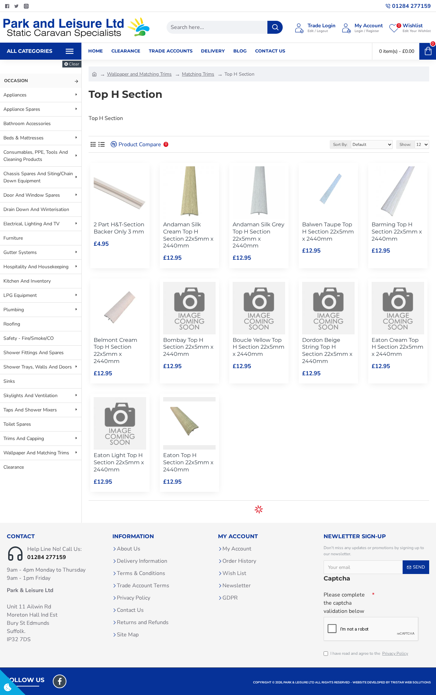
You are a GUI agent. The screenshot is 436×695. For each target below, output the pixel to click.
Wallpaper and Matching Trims (139, 74)
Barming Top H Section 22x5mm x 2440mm (397, 231)
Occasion (16, 81)
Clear (74, 63)
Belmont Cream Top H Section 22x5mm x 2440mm (115, 350)
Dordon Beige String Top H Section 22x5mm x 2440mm (327, 350)
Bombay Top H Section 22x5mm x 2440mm (188, 347)
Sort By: (340, 144)
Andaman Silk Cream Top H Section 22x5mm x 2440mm (188, 235)
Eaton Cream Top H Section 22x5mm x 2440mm (397, 347)
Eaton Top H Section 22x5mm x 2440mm (188, 462)
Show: (405, 144)
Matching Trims (198, 74)
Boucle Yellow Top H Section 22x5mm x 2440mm (258, 347)
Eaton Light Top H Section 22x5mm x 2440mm (119, 462)
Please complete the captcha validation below (344, 603)
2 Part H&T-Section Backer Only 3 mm (119, 228)
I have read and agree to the (369, 653)
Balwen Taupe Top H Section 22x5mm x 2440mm (328, 231)
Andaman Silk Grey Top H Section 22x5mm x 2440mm (258, 235)
